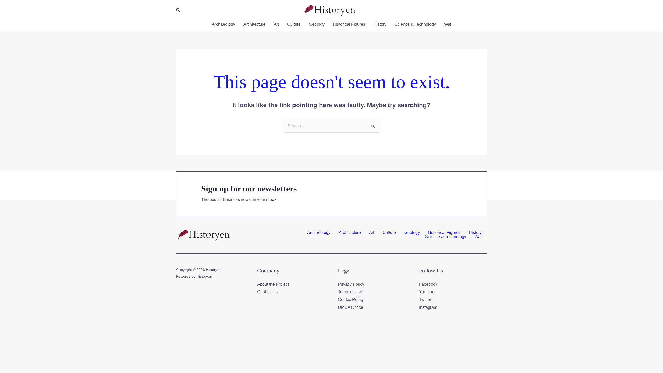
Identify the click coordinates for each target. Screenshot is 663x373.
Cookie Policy (351, 299)
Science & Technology (415, 24)
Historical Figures (349, 24)
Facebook (428, 284)
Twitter (425, 299)
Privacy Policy (351, 284)
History (379, 24)
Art (276, 24)
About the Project (273, 284)
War (447, 24)
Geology (317, 24)
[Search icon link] (178, 10)
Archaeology (223, 24)
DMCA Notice (350, 307)
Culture (294, 24)
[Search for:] (331, 126)
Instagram (428, 307)
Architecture (254, 24)
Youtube (426, 292)
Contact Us (267, 292)
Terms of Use (350, 292)
